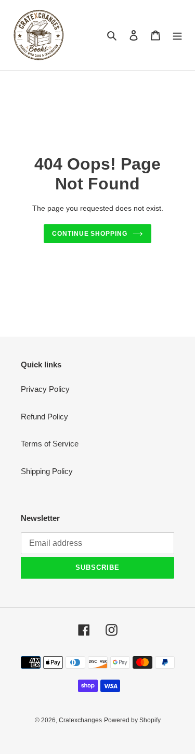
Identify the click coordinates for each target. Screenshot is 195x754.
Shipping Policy (47, 471)
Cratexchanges (80, 720)
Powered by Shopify (132, 720)
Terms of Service (50, 443)
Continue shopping (90, 233)
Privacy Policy (45, 389)
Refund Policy (44, 416)
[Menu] (177, 35)
